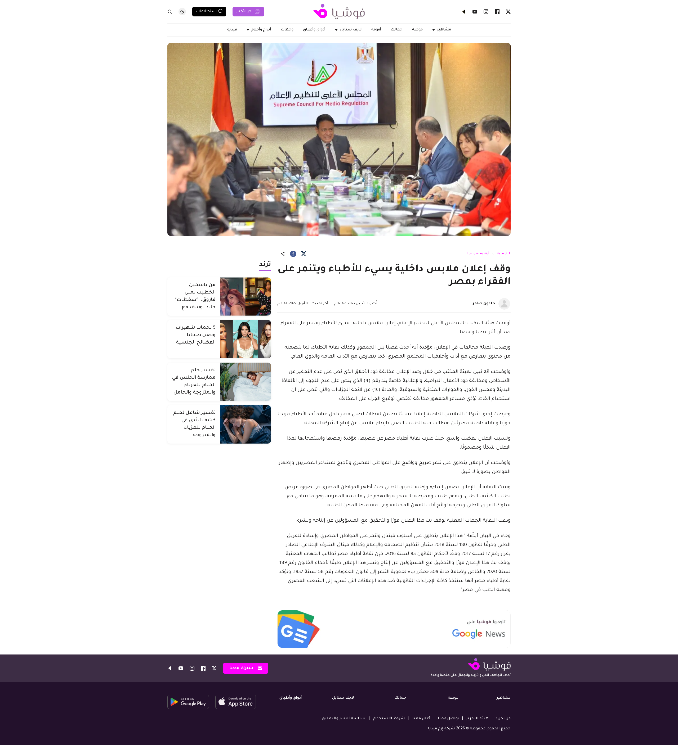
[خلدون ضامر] (504, 303)
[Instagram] (486, 11)
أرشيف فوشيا (478, 254)
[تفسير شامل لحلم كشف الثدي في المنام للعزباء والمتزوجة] (245, 424)
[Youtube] (474, 11)
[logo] (339, 11)
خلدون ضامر (484, 304)
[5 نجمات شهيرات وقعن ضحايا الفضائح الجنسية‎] (245, 339)
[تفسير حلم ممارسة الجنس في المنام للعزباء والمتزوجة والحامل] (245, 382)
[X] (508, 11)
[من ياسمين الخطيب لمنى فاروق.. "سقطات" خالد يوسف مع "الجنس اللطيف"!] (245, 296)
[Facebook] (497, 11)
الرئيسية (504, 254)
